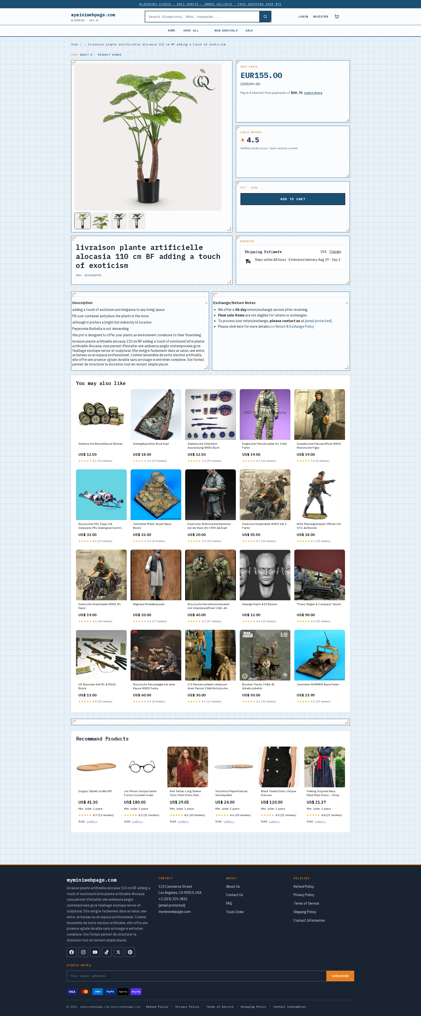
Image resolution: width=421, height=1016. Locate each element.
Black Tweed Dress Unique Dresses (278, 793)
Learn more (313, 93)
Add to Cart (292, 199)
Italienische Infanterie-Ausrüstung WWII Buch (204, 445)
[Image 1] (82, 221)
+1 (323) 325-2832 (173, 899)
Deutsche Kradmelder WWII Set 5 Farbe (264, 526)
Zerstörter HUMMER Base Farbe (318, 684)
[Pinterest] (130, 952)
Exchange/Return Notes (234, 302)
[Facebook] (72, 952)
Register (320, 16)
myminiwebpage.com (93, 17)
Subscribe (340, 976)
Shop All (191, 30)
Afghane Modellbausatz (149, 604)
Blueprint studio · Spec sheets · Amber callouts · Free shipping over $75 (210, 4)
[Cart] (336, 16)
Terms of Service (306, 903)
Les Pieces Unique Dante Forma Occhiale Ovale (140, 793)
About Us (233, 886)
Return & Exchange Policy (295, 326)
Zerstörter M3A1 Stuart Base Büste (152, 526)
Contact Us (234, 895)
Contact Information (309, 920)
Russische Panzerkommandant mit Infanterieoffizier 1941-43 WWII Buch (209, 606)
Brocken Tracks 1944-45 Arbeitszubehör (258, 686)
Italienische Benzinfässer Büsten (100, 443)
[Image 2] (100, 221)
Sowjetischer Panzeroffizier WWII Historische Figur (319, 445)
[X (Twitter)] (118, 952)
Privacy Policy (304, 895)
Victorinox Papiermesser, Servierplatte (231, 793)
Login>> (92, 821)
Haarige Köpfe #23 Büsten (259, 604)
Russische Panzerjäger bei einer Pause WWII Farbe (154, 686)
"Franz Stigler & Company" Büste (319, 604)
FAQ (229, 903)
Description (82, 302)
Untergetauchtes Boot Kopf (151, 443)
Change (335, 252)
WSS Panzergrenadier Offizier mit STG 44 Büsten (319, 526)
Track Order (235, 912)
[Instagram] (83, 952)
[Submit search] (265, 16)
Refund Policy (304, 886)
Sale (249, 30)
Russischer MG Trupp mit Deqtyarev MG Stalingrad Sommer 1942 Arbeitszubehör (101, 526)
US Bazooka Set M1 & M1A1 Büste (97, 686)
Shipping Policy (305, 912)
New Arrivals (226, 30)
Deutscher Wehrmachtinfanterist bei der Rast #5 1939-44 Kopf (209, 526)
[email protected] (318, 321)
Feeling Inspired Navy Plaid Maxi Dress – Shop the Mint (323, 793)
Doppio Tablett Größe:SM (95, 791)
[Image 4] (136, 221)
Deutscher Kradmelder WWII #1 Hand (99, 606)
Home (172, 30)
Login (303, 16)
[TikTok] (107, 952)
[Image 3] (118, 221)
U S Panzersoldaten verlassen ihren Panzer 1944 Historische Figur (207, 686)
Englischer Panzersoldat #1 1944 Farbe (264, 445)
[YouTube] (95, 952)
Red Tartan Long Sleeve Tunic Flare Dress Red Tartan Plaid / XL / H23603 (187, 793)
